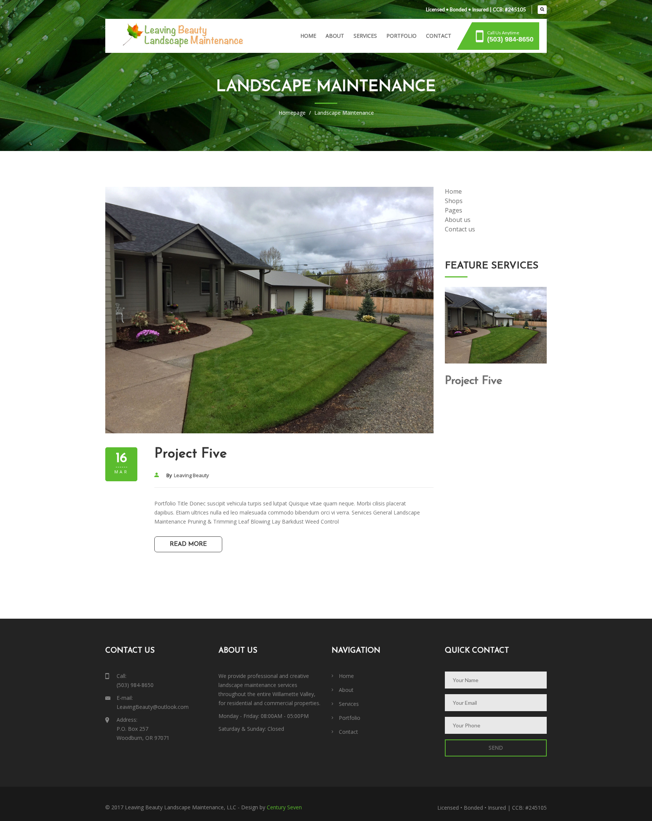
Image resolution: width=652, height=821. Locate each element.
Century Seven (284, 807)
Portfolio (401, 35)
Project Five (190, 454)
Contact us (460, 229)
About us (458, 220)
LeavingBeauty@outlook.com (153, 706)
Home (308, 35)
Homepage (292, 112)
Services (365, 35)
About (335, 35)
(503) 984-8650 (135, 685)
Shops (454, 201)
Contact (438, 35)
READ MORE (188, 544)
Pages (453, 210)
